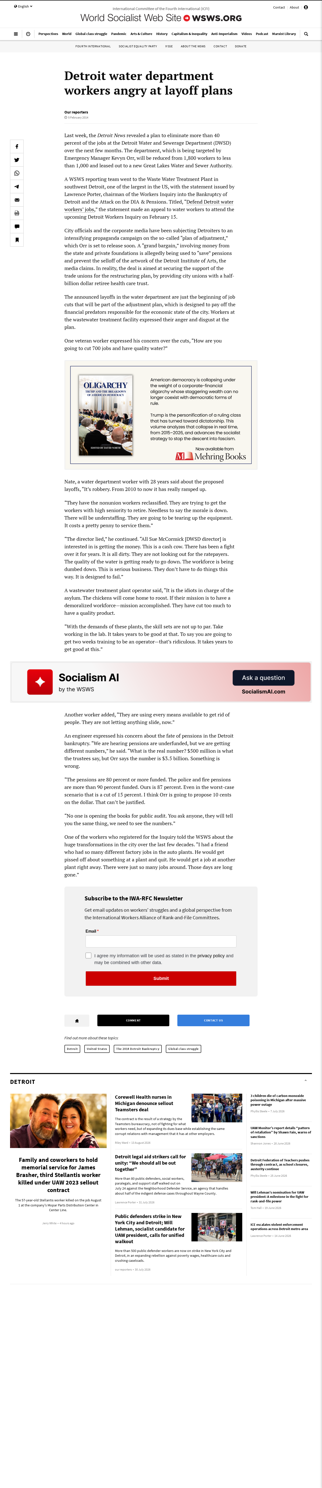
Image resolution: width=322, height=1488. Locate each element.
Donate (241, 46)
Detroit (72, 1049)
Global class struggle (183, 1049)
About (294, 7)
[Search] (306, 36)
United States (97, 1049)
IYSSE (169, 46)
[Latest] (28, 36)
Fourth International (93, 46)
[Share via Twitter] (16, 159)
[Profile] (306, 8)
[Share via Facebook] (16, 146)
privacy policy (211, 955)
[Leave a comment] (16, 226)
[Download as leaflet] (16, 213)
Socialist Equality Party (138, 46)
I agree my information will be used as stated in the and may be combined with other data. (163, 959)
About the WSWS (193, 46)
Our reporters (76, 112)
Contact (279, 7)
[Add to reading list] (16, 239)
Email (91, 931)
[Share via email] (16, 199)
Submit (161, 978)
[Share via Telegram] (16, 186)
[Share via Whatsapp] (16, 173)
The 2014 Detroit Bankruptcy (137, 1049)
